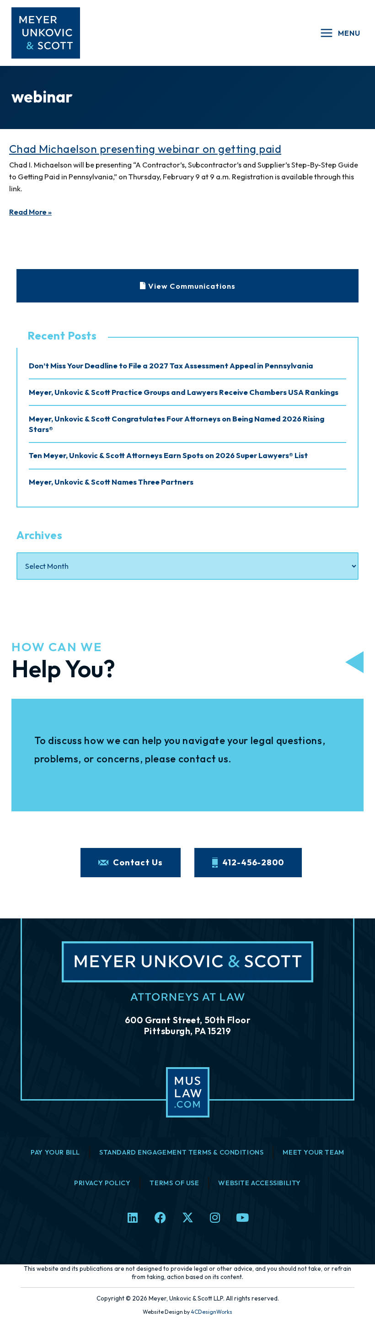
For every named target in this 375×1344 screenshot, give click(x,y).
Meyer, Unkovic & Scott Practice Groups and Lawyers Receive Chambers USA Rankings (183, 392)
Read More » (30, 212)
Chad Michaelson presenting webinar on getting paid (145, 149)
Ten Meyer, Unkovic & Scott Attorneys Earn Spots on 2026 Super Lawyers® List (168, 455)
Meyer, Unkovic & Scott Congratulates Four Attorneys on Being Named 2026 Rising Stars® (176, 424)
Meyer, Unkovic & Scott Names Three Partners (111, 481)
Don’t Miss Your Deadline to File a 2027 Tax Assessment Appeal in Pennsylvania (171, 365)
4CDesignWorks (211, 1311)
